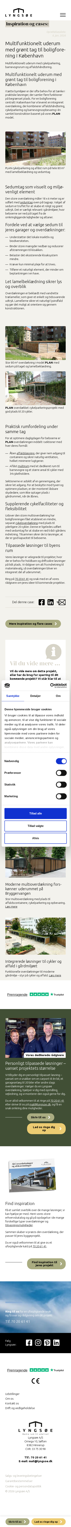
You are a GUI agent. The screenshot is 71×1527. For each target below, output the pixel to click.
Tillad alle (35, 813)
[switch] (61, 773)
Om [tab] (58, 695)
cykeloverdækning (27, 523)
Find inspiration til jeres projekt (44, 1264)
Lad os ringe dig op (44, 1128)
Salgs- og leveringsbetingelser (23, 1475)
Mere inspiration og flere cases (30, 623)
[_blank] (29, 1342)
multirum (23, 466)
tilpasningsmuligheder (19, 1225)
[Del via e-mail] (61, 602)
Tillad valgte (36, 825)
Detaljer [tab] (35, 695)
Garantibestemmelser (19, 1481)
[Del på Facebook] (42, 602)
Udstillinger (12, 1393)
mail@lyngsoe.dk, (40, 1104)
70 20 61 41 (22, 578)
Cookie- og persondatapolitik (23, 1486)
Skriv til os (38, 1117)
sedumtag (26, 202)
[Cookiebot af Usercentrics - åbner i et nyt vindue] (50, 685)
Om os (9, 1398)
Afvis (35, 838)
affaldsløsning (25, 453)
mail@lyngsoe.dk (40, 1461)
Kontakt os (12, 1403)
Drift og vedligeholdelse (20, 1408)
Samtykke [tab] (12, 695)
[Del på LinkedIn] (51, 602)
